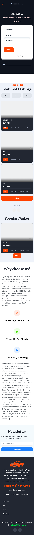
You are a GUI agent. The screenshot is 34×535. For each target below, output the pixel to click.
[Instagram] (20, 530)
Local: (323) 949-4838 (17, 490)
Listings (6, 501)
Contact (6, 514)
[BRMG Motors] (17, 4)
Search (9, 50)
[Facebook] (15, 530)
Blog (4, 510)
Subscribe (17, 449)
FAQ (4, 505)
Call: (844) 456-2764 (17, 485)
